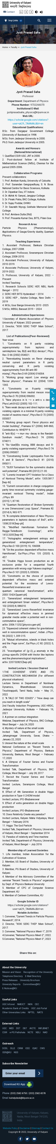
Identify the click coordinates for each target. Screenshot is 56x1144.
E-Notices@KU (9, 988)
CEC (37, 1004)
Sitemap (36, 1128)
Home (5, 47)
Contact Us (47, 1128)
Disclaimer (24, 1128)
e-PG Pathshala (17, 1032)
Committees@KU (31, 984)
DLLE (12, 1048)
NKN (30, 1004)
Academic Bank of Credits (15, 1008)
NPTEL (31, 1012)
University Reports (11, 984)
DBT (25, 1028)
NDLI (38, 1032)
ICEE (27, 1048)
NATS (40, 1012)
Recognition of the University (38, 972)
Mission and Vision (11, 972)
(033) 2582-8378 (37, 1093)
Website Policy (10, 1128)
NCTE (30, 1032)
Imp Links (13, 20)
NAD (45, 1032)
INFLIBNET (43, 1028)
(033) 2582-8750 (18, 1093)
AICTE (33, 1028)
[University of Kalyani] (19, 5)
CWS (42, 1048)
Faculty (14, 47)
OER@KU (6, 1052)
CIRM (20, 1048)
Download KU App (15, 1084)
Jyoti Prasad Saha (28, 47)
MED (11, 1028)
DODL (5, 1048)
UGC (4, 1028)
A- (26, 12)
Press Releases (10, 980)
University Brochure (30, 980)
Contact (10, 11)
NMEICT (21, 1004)
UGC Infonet (8, 1004)
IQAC (34, 1048)
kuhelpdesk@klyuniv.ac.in (21, 1098)
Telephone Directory (12, 976)
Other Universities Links (14, 1012)
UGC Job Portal (39, 1008)
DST (18, 1028)
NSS (16, 1052)
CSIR (4, 1032)
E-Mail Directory (33, 976)
